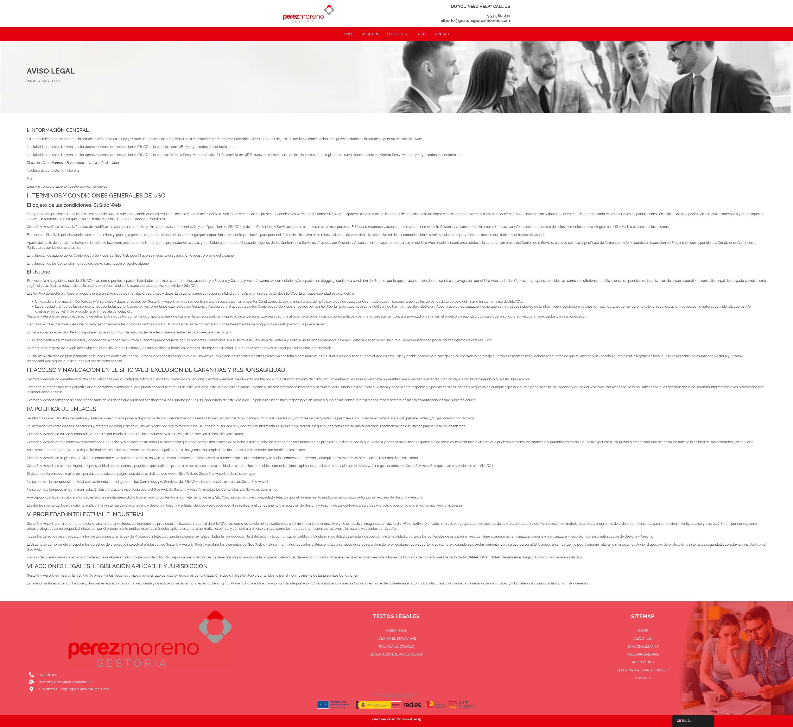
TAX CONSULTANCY (643, 646)
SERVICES (395, 34)
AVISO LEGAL (396, 631)
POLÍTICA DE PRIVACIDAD (396, 638)
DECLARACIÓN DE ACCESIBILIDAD (396, 654)
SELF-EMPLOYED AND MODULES (643, 670)
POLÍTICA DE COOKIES (396, 646)
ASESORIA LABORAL (643, 654)
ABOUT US (370, 34)
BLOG (421, 34)
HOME (349, 34)
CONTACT (441, 34)
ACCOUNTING (643, 662)
